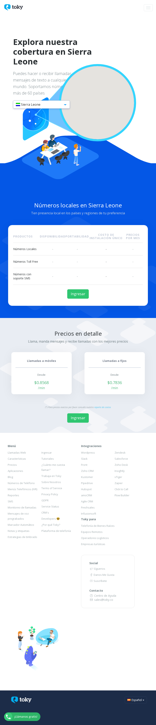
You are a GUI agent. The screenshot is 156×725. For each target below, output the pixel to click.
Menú (12, 446)
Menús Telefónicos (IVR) (22, 489)
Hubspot (86, 489)
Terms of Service (51, 488)
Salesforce (121, 458)
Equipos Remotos (92, 532)
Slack (84, 458)
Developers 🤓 (50, 518)
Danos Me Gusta (103, 575)
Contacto (96, 590)
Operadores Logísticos (95, 538)
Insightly (120, 471)
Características (17, 458)
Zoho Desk (121, 465)
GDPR (45, 500)
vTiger (118, 477)
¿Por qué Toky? (50, 525)
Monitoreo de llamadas (22, 507)
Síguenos (99, 568)
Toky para (88, 519)
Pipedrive (87, 483)
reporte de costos (102, 407)
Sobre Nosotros (51, 482)
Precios (12, 465)
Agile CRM (87, 501)
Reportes (13, 495)
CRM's (45, 512)
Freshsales (88, 507)
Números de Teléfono (21, 483)
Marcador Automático (21, 525)
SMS (10, 501)
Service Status (50, 506)
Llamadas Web (17, 452)
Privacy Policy (49, 494)
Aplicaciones (15, 471)
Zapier (119, 483)
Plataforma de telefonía (56, 531)
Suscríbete (100, 581)
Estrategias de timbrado (22, 537)
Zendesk (120, 452)
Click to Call (121, 489)
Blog (10, 477)
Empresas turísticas (93, 544)
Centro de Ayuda (104, 596)
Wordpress (88, 452)
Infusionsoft (88, 513)
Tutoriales (47, 458)
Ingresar (78, 293)
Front (84, 465)
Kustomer (87, 477)
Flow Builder (122, 495)
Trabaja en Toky (51, 476)
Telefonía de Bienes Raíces (98, 526)
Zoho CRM (87, 471)
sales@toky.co (103, 600)
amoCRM (86, 495)
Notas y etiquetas (18, 531)
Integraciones (91, 446)
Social (93, 563)
